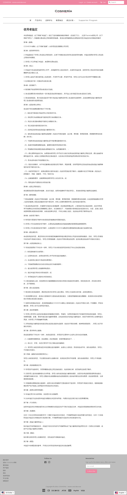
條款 (4, 473)
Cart (104, 2)
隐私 (4, 470)
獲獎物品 (59, 20)
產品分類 (70, 20)
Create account (92, 2)
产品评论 (38, 20)
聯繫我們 (6, 481)
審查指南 (6, 465)
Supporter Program (88, 20)
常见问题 (6, 478)
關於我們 (6, 460)
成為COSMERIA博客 (9, 462)
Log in (81, 2)
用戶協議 (6, 468)
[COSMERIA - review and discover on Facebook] (45, 462)
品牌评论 (48, 20)
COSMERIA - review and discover (69, 486)
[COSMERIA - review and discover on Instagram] (49, 462)
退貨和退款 (6, 475)
